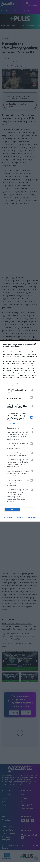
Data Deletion (7, 517)
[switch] (31, 390)
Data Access (20, 517)
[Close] (36, 345)
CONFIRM (12, 509)
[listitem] (20, 384)
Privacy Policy (32, 517)
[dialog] (20, 431)
